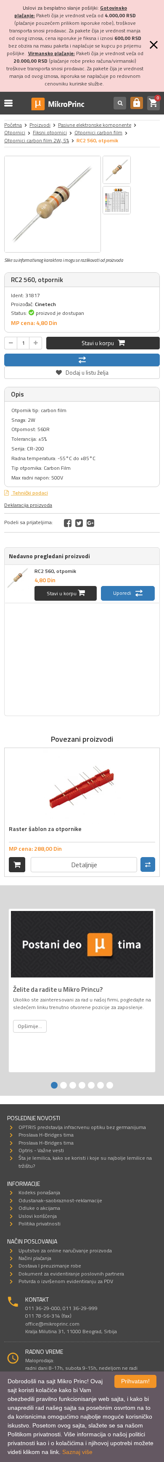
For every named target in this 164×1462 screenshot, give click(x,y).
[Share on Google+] (90, 523)
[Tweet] (79, 523)
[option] (53, 204)
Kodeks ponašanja (39, 1192)
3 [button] (72, 1085)
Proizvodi (39, 125)
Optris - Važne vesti (41, 1150)
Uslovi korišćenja (38, 1216)
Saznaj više (77, 1452)
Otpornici (14, 132)
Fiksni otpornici (50, 132)
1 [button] (54, 1085)
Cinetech (45, 304)
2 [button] (63, 1085)
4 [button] (82, 1085)
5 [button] (91, 1085)
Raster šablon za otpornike (45, 828)
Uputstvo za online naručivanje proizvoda (65, 1250)
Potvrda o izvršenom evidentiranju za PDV (66, 1281)
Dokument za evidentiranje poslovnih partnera (71, 1274)
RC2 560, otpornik (55, 571)
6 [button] (100, 1085)
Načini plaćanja (35, 1258)
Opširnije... (30, 1026)
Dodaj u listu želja (82, 371)
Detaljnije (84, 865)
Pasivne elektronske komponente (94, 125)
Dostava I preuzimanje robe (50, 1266)
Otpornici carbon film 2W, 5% (36, 140)
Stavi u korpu (100, 342)
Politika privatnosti (40, 1224)
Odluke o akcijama (39, 1208)
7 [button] (109, 1085)
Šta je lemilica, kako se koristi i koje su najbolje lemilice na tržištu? (85, 1161)
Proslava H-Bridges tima (46, 1135)
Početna (13, 125)
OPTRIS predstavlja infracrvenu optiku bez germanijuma (82, 1127)
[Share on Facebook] (67, 523)
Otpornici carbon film (98, 132)
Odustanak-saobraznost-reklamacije (60, 1200)
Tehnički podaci (29, 493)
